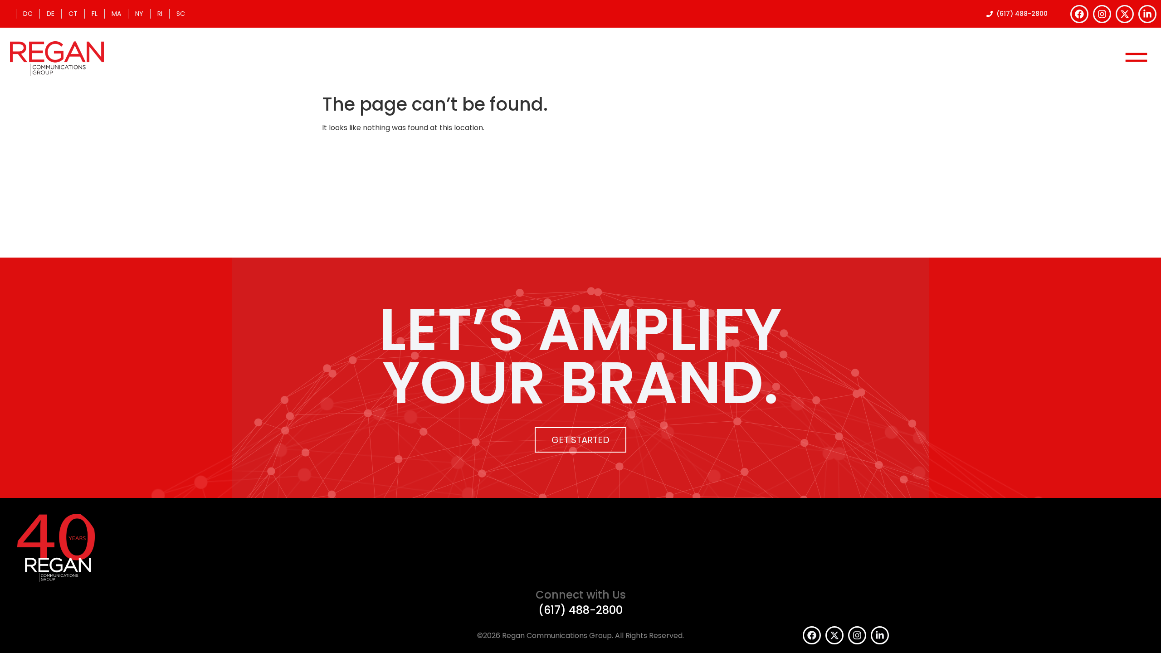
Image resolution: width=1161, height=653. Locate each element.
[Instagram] (1102, 14)
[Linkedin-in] (1147, 14)
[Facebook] (1079, 14)
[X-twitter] (1125, 14)
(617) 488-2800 (580, 610)
